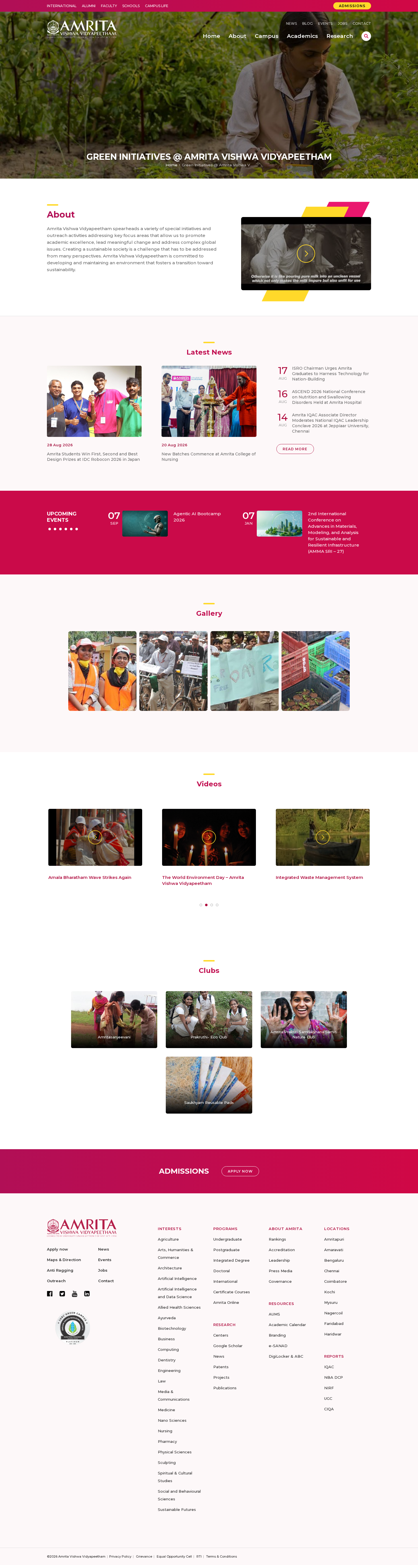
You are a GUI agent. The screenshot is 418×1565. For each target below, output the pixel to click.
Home (171, 165)
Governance (280, 1281)
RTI (199, 1556)
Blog (307, 23)
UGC (328, 1398)
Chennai (331, 1271)
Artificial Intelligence (177, 1278)
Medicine (166, 1410)
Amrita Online (226, 1302)
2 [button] (55, 529)
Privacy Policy (120, 1556)
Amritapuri (334, 1239)
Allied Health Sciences (179, 1307)
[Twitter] (62, 1293)
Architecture (170, 1268)
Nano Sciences (172, 1420)
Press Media (280, 1271)
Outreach (56, 1280)
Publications (225, 1388)
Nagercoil (333, 1313)
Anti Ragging (60, 1270)
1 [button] (49, 529)
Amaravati (333, 1249)
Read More (295, 449)
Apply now (57, 1249)
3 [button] (60, 529)
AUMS (274, 1314)
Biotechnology (172, 1328)
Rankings (277, 1239)
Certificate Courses (231, 1292)
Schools (131, 6)
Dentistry (166, 1360)
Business (166, 1339)
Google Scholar (228, 1345)
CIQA (329, 1409)
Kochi (329, 1292)
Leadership (279, 1260)
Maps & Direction (64, 1259)
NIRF (329, 1388)
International (61, 6)
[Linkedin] (87, 1293)
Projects (221, 1377)
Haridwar (333, 1334)
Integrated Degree (231, 1260)
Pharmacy (167, 1441)
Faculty (109, 6)
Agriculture (168, 1239)
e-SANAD (278, 1345)
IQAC (329, 1366)
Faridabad (333, 1323)
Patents (221, 1366)
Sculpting (167, 1462)
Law (162, 1381)
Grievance (144, 1556)
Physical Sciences (175, 1452)
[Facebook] (50, 1293)
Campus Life (156, 6)
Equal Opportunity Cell (174, 1556)
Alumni (89, 6)
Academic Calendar (287, 1324)
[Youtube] (74, 1293)
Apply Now (240, 1171)
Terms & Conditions (221, 1556)
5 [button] (71, 529)
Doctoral (221, 1271)
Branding (277, 1335)
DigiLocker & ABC (286, 1356)
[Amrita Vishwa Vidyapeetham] (82, 28)
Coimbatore (335, 1281)
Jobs (342, 23)
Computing (168, 1349)
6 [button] (76, 529)
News (291, 23)
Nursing (165, 1431)
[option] (186, 533)
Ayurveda (167, 1318)
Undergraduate (227, 1239)
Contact (362, 23)
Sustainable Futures (177, 1509)
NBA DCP (333, 1377)
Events (325, 23)
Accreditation (282, 1249)
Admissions (352, 6)
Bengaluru (334, 1260)
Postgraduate (226, 1249)
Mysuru (331, 1302)
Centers (220, 1335)
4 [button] (66, 529)
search (366, 36)
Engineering (169, 1370)
